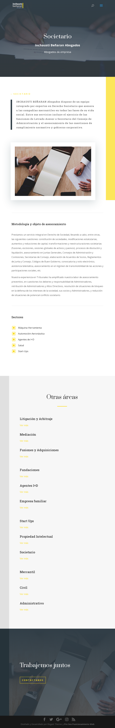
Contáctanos (33, 680)
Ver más (24, 425)
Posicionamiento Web (83, 724)
